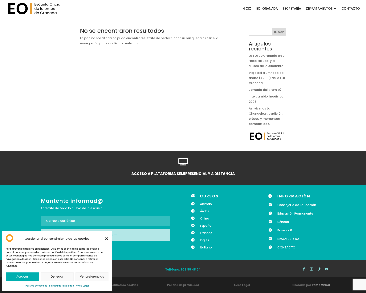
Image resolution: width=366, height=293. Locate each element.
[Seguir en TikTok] (319, 269)
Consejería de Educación (296, 205)
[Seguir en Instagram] (311, 269)
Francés (206, 233)
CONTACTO (286, 247)
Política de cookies (36, 285)
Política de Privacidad (61, 285)
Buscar (279, 32)
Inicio (246, 9)
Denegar (57, 277)
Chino (204, 218)
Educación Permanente (295, 213)
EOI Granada (267, 9)
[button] (106, 239)
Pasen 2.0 (284, 230)
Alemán (206, 204)
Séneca (283, 222)
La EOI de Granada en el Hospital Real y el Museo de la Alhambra (267, 60)
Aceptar (22, 277)
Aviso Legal (82, 285)
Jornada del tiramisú (265, 90)
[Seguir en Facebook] (304, 269)
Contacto (350, 9)
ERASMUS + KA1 (288, 239)
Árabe (204, 211)
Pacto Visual (321, 285)
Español (206, 226)
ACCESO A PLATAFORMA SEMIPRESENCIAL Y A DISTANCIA (183, 173)
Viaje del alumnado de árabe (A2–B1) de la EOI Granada (267, 78)
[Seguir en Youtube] (327, 269)
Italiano (206, 247)
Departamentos (319, 9)
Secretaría (292, 9)
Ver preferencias (92, 277)
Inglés (204, 240)
